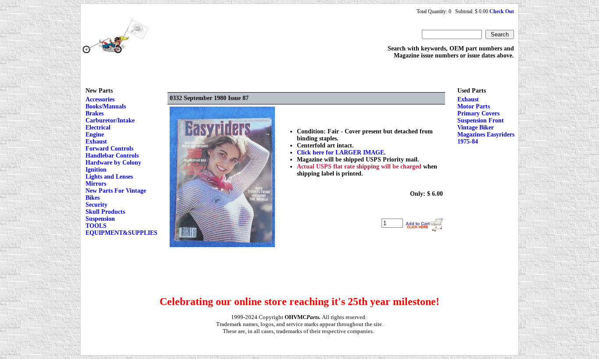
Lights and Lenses (109, 176)
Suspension (100, 218)
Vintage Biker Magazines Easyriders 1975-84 (485, 134)
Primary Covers (478, 113)
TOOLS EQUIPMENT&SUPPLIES (121, 229)
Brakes (94, 113)
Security (96, 204)
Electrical (98, 127)
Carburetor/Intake (110, 120)
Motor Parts (473, 106)
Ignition (96, 169)
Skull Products (105, 211)
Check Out (501, 11)
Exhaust (96, 141)
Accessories (100, 99)
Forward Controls (109, 148)
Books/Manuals (106, 106)
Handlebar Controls (112, 155)
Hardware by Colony (113, 162)
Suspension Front (480, 120)
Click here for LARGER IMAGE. (341, 152)
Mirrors (96, 183)
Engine (95, 134)
